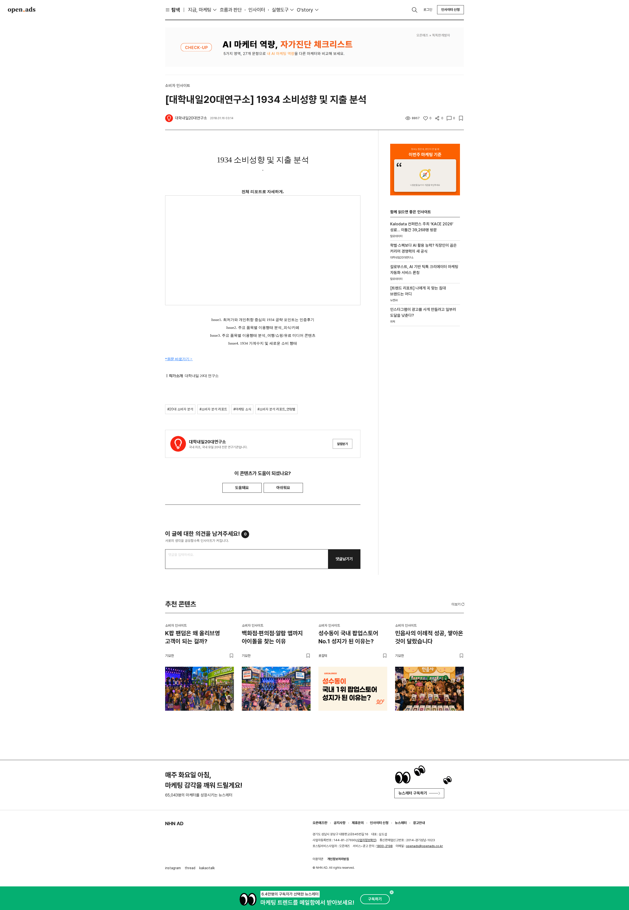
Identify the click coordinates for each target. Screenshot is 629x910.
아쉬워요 (283, 487)
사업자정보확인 (366, 840)
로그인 (427, 10)
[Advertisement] (425, 413)
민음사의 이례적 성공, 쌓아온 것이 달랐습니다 (429, 637)
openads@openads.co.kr (424, 846)
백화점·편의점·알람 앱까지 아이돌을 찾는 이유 (272, 637)
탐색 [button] (176, 10)
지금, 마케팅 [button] (199, 10)
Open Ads (21, 10)
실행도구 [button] (280, 10)
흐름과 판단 (231, 10)
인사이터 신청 (450, 10)
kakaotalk (207, 868)
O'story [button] (305, 10)
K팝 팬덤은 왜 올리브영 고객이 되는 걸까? (192, 637)
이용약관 (318, 859)
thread (190, 868)
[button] (458, 604)
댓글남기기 (344, 559)
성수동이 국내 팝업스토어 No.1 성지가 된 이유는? (348, 637)
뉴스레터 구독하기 (413, 793)
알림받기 (342, 444)
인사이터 (256, 10)
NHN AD (174, 823)
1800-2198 (384, 846)
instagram (173, 868)
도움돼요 (242, 487)
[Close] (392, 892)
